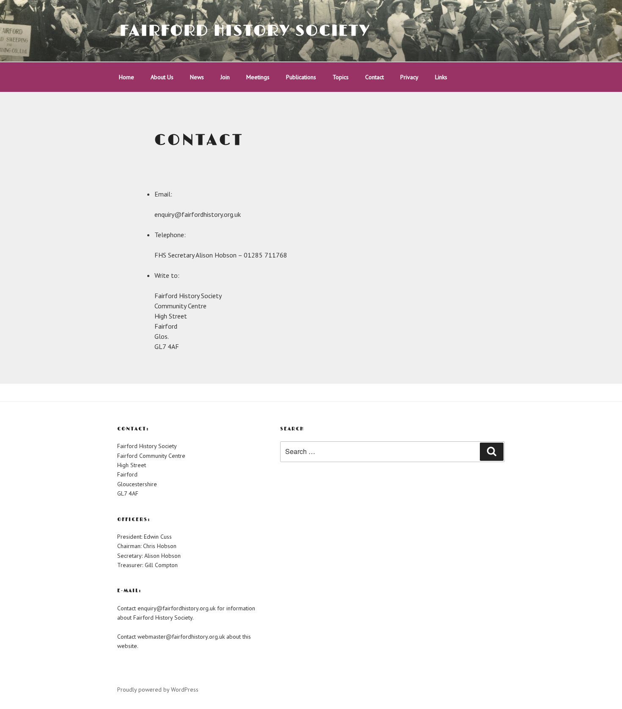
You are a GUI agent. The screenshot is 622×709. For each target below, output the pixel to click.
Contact (374, 77)
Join (225, 77)
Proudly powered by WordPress (157, 689)
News (197, 77)
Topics (341, 77)
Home (126, 77)
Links (441, 77)
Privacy (409, 77)
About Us (162, 77)
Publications (301, 77)
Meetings (258, 77)
